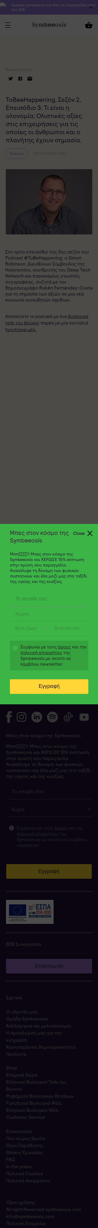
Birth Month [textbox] (66, 628)
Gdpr (12, 656)
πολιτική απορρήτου (41, 653)
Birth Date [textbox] (26, 628)
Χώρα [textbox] (22, 613)
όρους (64, 647)
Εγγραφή (49, 686)
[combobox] (49, 614)
